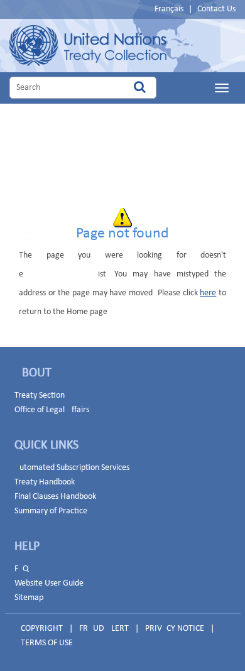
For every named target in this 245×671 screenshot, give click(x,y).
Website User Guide (49, 583)
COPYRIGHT (42, 628)
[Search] (140, 88)
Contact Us (216, 9)
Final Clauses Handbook (55, 496)
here (208, 293)
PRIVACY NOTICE (174, 628)
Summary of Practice (50, 511)
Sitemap (28, 598)
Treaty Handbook (44, 482)
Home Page (87, 45)
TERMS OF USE (47, 643)
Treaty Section (39, 395)
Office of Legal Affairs (51, 410)
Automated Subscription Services (71, 467)
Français (169, 9)
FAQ (21, 569)
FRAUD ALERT (104, 628)
